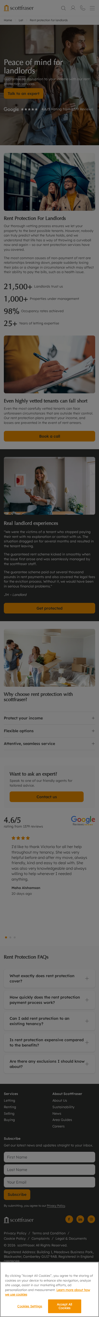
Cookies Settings (29, 1306)
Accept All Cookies (64, 1306)
